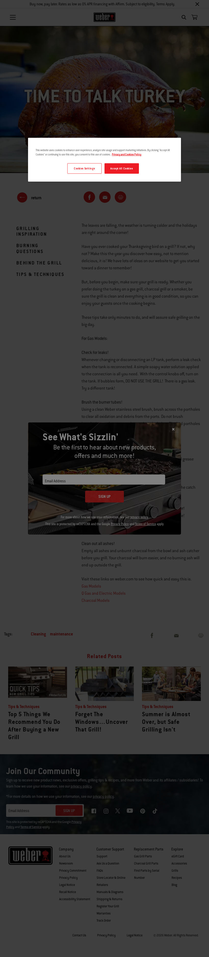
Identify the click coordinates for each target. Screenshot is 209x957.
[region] (104, 160)
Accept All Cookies (121, 168)
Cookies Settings (84, 168)
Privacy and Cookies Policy (126, 154)
